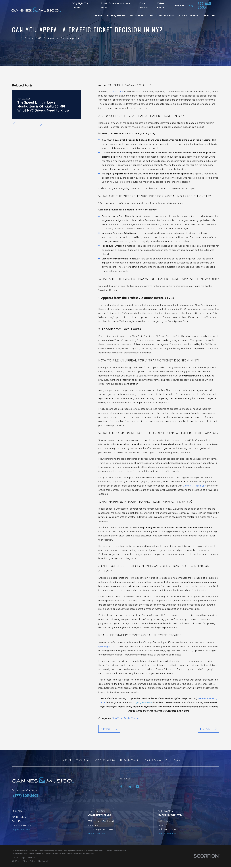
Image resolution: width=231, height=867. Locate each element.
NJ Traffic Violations (130, 760)
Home (49, 760)
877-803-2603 (205, 5)
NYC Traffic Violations (106, 760)
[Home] (36, 9)
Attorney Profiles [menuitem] (115, 15)
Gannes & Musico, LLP (194, 485)
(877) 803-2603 (25, 795)
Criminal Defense (153, 760)
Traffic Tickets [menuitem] (138, 15)
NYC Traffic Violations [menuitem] (162, 15)
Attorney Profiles (64, 760)
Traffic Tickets (83, 760)
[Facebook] (121, 786)
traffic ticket (117, 91)
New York (117, 718)
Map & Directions (21, 829)
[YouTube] (137, 786)
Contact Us (179, 760)
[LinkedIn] (129, 786)
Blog (190, 5)
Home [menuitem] (98, 15)
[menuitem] (15, 861)
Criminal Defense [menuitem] (188, 15)
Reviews (179, 5)
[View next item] (41, 123)
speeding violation (107, 646)
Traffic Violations (132, 718)
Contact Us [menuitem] (209, 15)
